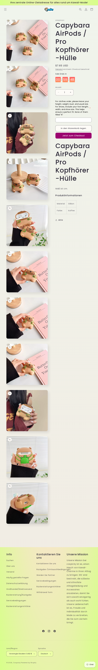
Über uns (10, 566)
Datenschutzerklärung (17, 583)
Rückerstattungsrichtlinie (18, 606)
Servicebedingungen (16, 600)
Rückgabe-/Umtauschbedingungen (53, 569)
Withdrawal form (44, 592)
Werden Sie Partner (45, 575)
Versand (59, 69)
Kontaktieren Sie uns (46, 563)
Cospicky (17, 663)
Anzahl (58, 87)
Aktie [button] (60, 220)
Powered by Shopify (28, 663)
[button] (5, 9)
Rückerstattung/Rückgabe (19, 595)
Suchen (10, 560)
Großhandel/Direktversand (19, 589)
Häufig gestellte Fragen (17, 577)
